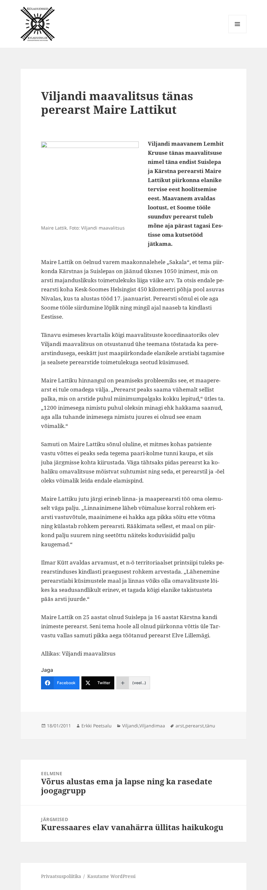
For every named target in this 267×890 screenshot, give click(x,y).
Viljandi (130, 726)
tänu (210, 726)
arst (180, 726)
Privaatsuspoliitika (61, 876)
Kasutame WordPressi (111, 876)
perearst (194, 726)
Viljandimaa (152, 726)
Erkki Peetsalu (96, 726)
